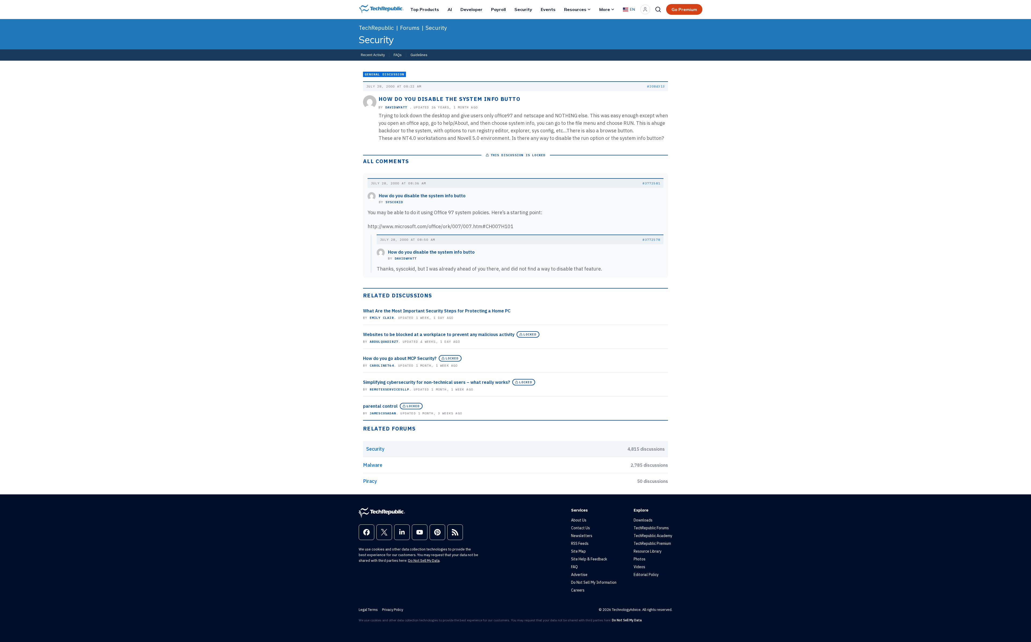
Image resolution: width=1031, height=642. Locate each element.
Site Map (578, 551)
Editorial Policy (646, 574)
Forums (409, 27)
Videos (639, 566)
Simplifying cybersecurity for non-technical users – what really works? (436, 382)
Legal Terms (368, 609)
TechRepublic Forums (651, 528)
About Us (578, 520)
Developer (471, 9)
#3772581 (651, 183)
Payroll (498, 9)
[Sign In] (645, 9)
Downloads (643, 520)
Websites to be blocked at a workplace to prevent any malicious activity (438, 334)
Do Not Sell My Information (593, 582)
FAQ (574, 566)
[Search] (658, 9)
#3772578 (651, 240)
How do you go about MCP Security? (400, 358)
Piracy (370, 481)
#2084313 (656, 86)
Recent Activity (373, 55)
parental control (380, 406)
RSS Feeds (580, 543)
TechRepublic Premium (652, 543)
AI (450, 9)
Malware (372, 465)
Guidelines (419, 55)
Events (548, 9)
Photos (639, 559)
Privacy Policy (392, 609)
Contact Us (580, 528)
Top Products (424, 9)
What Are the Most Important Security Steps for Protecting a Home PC (436, 310)
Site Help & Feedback (589, 559)
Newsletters (581, 535)
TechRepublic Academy (653, 535)
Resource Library (648, 551)
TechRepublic (376, 27)
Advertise (579, 574)
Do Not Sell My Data (424, 560)
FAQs (398, 55)
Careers (578, 590)
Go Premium (684, 9)
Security (523, 9)
